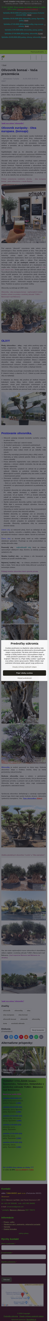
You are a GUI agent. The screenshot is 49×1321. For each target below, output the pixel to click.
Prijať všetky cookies (24, 673)
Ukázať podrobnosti (24, 678)
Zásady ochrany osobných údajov (24, 667)
